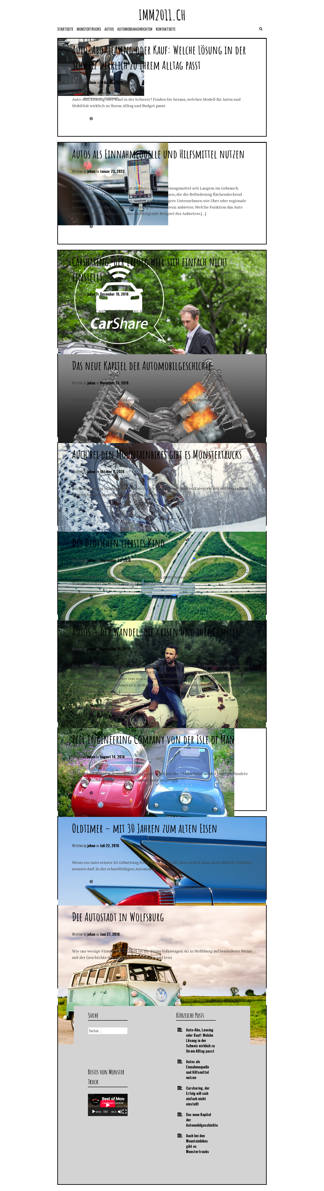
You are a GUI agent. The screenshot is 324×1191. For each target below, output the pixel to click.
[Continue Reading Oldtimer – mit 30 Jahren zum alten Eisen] (90, 881)
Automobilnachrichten (134, 29)
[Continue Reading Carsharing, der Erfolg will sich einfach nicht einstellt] (90, 330)
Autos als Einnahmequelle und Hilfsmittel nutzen (158, 153)
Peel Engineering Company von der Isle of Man (153, 739)
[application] (108, 1105)
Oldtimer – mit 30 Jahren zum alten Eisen (144, 828)
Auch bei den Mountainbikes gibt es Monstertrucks (157, 454)
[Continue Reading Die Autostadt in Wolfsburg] (90, 970)
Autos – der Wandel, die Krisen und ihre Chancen (156, 631)
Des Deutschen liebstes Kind (118, 542)
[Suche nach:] (108, 1030)
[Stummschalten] (120, 1111)
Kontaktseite (165, 29)
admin (91, 82)
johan (91, 171)
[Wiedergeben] (93, 1111)
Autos (109, 29)
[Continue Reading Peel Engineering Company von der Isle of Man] (90, 792)
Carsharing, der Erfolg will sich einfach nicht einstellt (198, 1096)
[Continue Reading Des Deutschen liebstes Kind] (90, 596)
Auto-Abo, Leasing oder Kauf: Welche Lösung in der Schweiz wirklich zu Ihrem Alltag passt (159, 57)
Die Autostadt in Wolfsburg (118, 916)
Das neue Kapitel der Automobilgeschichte (142, 365)
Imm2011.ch (162, 15)
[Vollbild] (124, 1111)
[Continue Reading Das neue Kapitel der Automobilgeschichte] (90, 418)
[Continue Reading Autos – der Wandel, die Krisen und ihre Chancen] (90, 703)
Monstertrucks (89, 29)
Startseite (65, 29)
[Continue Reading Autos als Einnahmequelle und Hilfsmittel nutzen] (90, 226)
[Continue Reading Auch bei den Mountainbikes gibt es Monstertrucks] (90, 507)
